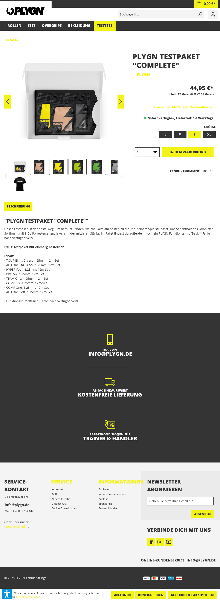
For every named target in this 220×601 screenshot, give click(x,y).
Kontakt (103, 499)
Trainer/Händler (108, 508)
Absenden (202, 514)
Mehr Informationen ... (29, 597)
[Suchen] (199, 14)
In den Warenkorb (188, 152)
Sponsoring (105, 503)
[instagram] (159, 542)
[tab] (18, 206)
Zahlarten (104, 489)
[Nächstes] (121, 102)
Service (61, 481)
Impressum (58, 489)
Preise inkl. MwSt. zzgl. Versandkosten (184, 107)
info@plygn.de (17, 504)
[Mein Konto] (213, 14)
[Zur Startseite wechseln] (25, 11)
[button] (7, 594)
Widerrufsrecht (61, 499)
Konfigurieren (150, 595)
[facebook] (151, 542)
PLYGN (143, 74)
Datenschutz (59, 503)
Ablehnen (122, 595)
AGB (54, 494)
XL (209, 134)
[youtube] (168, 542)
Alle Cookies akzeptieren (192, 595)
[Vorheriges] (7, 102)
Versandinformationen (112, 494)
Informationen (120, 481)
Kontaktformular (16, 527)
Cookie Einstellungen (64, 508)
